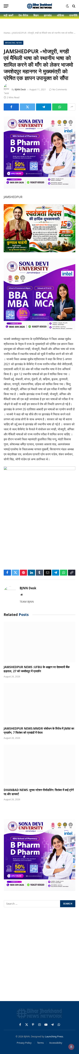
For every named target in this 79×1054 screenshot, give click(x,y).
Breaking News (13, 42)
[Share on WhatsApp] (59, 106)
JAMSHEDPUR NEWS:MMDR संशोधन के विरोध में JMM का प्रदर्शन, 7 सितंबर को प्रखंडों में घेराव (39, 730)
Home (7, 32)
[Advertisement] (39, 955)
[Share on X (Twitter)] (27, 106)
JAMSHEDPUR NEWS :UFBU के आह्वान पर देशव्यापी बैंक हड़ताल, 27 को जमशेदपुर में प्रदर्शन (37, 669)
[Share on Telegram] (43, 106)
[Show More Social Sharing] (71, 106)
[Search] (73, 6)
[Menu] (6, 6)
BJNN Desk (20, 89)
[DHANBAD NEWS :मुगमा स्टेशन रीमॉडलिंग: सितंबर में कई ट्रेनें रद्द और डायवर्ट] (39, 765)
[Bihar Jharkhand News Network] (39, 6)
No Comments (59, 89)
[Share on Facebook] (11, 106)
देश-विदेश (23, 15)
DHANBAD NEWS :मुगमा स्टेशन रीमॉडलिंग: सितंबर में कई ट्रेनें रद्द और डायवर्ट (39, 792)
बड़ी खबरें (8, 15)
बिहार (36, 15)
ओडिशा (60, 15)
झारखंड (48, 15)
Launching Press (54, 1036)
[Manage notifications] (71, 1047)
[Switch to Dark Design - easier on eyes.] (67, 6)
